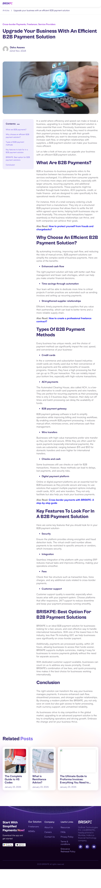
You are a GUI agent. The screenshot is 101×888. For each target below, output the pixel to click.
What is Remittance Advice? (39, 779)
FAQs (63, 832)
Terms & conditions (65, 842)
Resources (65, 827)
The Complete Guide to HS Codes (13, 779)
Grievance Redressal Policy (68, 850)
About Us (48, 827)
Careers (48, 832)
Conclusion (10, 165)
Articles (6, 10)
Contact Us (49, 836)
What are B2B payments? (16, 129)
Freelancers (33, 826)
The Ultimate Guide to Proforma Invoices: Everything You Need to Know (74, 779)
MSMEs (31, 831)
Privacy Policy (67, 836)
